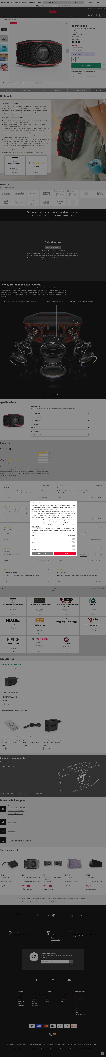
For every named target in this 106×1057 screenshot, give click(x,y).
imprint (33, 532)
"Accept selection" (36, 526)
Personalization (36, 546)
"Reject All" (46, 515)
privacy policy (66, 530)
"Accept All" (47, 521)
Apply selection (42, 553)
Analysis (34, 539)
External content (36, 549)
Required (34, 535)
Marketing (34, 542)
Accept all (65, 553)
